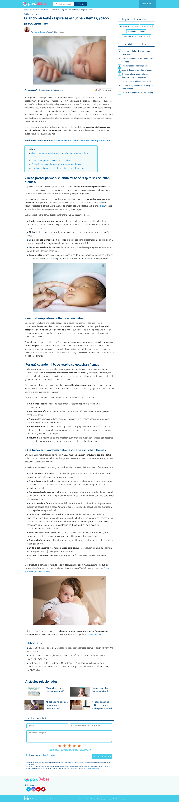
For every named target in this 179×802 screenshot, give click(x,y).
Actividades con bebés (136, 31)
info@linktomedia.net (92, 768)
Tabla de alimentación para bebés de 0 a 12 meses (138, 60)
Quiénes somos (55, 799)
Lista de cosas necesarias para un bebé (137, 66)
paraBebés (27, 10)
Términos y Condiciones (87, 799)
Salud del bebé (147, 26)
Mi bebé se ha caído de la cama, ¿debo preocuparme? (57, 705)
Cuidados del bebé (43, 10)
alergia (101, 206)
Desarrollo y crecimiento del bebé (136, 36)
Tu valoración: (53, 750)
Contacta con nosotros (69, 799)
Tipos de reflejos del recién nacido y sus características (137, 87)
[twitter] (28, 789)
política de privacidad (48, 755)
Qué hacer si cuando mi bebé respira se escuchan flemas (58, 168)
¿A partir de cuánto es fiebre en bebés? (137, 70)
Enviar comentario (102, 756)
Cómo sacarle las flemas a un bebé (100, 690)
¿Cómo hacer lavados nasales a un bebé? (56, 690)
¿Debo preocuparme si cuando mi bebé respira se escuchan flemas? (58, 155)
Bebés (34, 10)
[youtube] (38, 789)
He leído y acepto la (42, 755)
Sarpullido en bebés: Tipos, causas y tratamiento (136, 53)
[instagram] (33, 789)
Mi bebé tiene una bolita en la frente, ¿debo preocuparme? (102, 705)
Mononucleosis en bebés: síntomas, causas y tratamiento (82, 140)
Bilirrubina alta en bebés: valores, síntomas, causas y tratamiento (135, 75)
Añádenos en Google (105, 90)
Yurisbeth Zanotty (39, 32)
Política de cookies (119, 799)
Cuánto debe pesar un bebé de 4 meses (137, 93)
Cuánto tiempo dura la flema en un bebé (51, 160)
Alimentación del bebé (129, 26)
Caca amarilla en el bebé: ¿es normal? (137, 81)
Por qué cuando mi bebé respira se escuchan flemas (56, 164)
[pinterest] (43, 789)
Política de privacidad (104, 799)
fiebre (41, 232)
